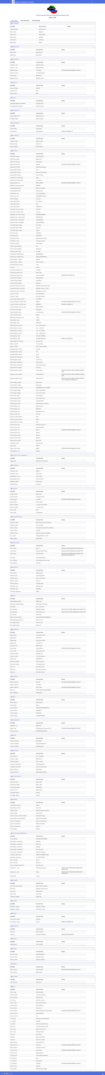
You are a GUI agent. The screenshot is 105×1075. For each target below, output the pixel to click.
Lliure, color (14, 20)
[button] (92, 2)
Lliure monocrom (24, 20)
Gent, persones (36, 20)
